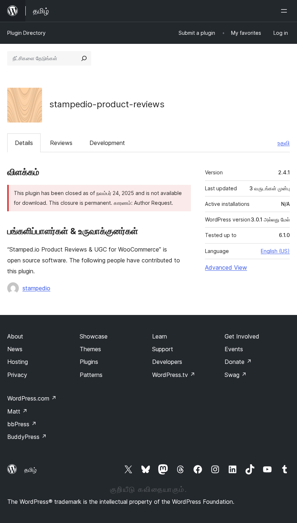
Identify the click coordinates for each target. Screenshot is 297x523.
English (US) (275, 251)
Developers (167, 361)
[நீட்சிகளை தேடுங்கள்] (84, 58)
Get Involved (242, 336)
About (15, 336)
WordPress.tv (173, 374)
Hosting (17, 361)
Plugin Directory (26, 33)
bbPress (22, 424)
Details (24, 142)
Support (162, 349)
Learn (159, 336)
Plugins (89, 361)
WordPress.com (32, 398)
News (14, 349)
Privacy (17, 374)
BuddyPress (27, 436)
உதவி (283, 142)
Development (107, 142)
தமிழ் (30, 469)
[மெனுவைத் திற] (285, 11)
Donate (238, 361)
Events (234, 349)
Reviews (61, 142)
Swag (236, 374)
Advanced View (226, 267)
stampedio (36, 288)
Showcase (94, 336)
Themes (90, 349)
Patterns (91, 374)
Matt (17, 411)
